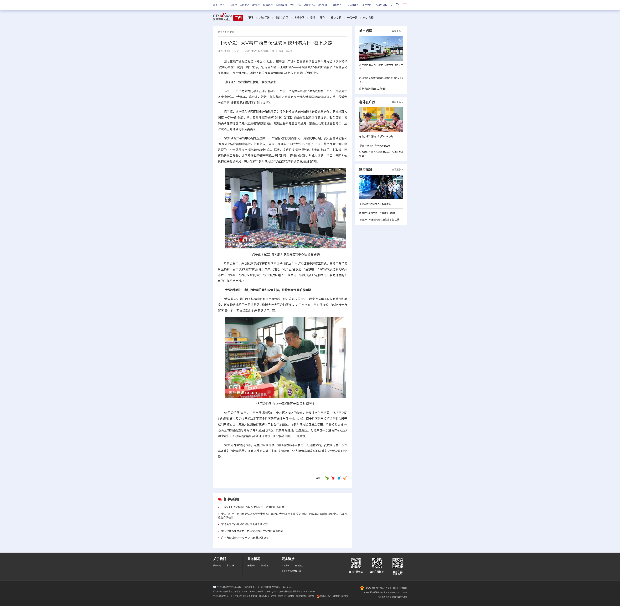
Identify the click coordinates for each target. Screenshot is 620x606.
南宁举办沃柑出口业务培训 (372, 88)
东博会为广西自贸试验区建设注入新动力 (244, 524)
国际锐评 (256, 5)
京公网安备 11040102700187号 (334, 596)
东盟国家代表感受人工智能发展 (375, 204)
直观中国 (299, 17)
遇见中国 (322, 5)
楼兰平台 (366, 5)
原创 (322, 17)
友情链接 (299, 566)
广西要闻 (229, 32)
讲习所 (234, 5)
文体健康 (351, 5)
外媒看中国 (309, 5)
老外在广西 (281, 17)
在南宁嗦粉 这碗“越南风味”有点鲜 (376, 136)
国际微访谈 (281, 5)
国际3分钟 (268, 5)
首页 (215, 5)
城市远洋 (264, 17)
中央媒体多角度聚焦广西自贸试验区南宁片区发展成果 (252, 531)
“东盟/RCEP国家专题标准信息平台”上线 (379, 219)
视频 (312, 17)
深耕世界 (337, 5)
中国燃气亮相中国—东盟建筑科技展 (377, 213)
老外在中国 (295, 5)
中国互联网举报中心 (226, 587)
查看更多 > (397, 31)
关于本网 (217, 566)
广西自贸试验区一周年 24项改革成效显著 (245, 537)
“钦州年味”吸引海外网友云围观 (374, 145)
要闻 (250, 17)
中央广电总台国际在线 (262, 51)
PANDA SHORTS (383, 5)
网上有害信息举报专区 (291, 571)
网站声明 (285, 566)
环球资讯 (251, 566)
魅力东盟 (368, 17)
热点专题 (336, 17)
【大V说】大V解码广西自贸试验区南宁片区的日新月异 (252, 507)
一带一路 (352, 17)
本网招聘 (230, 566)
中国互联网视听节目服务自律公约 (227, 596)
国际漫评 (244, 5)
